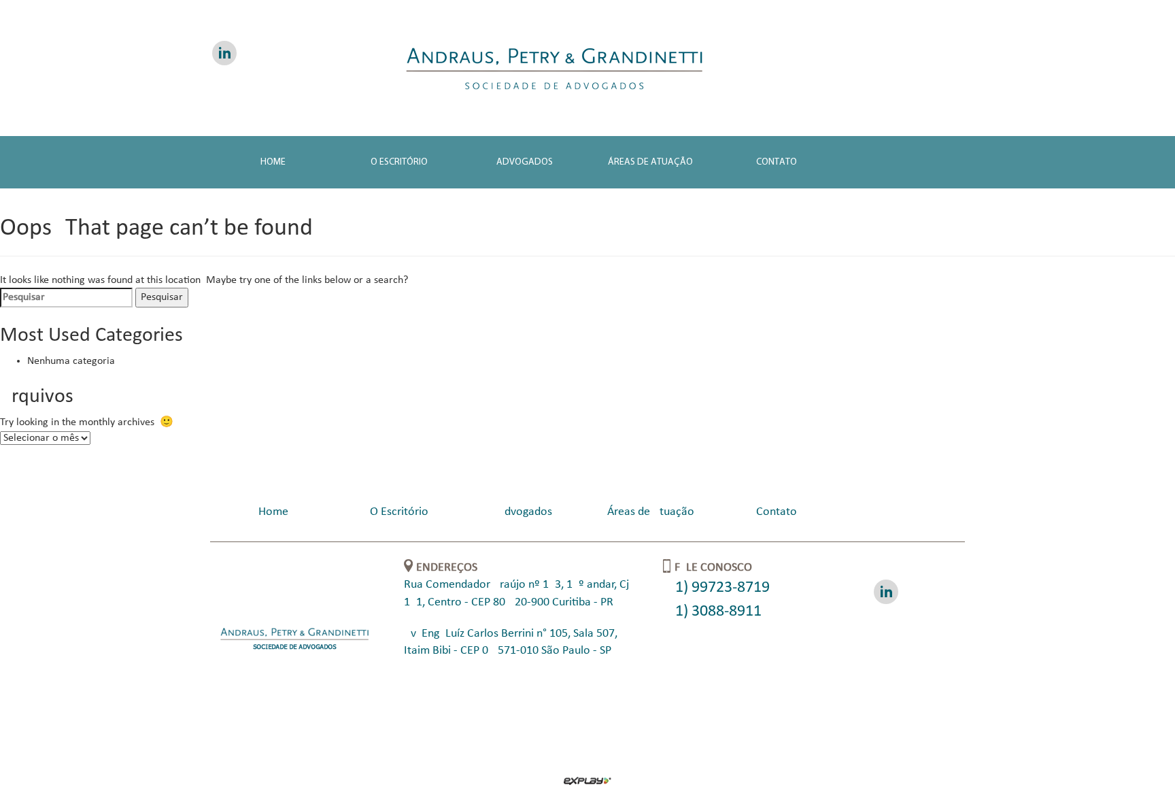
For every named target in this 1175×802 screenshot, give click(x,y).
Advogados (524, 162)
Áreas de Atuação (650, 162)
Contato (776, 162)
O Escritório (399, 162)
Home (273, 162)
